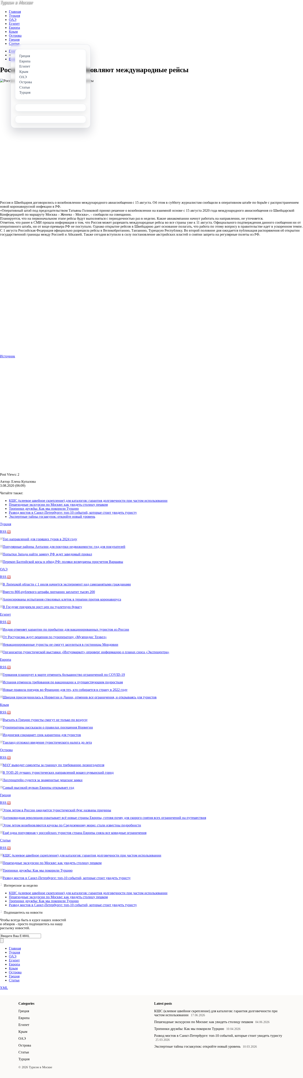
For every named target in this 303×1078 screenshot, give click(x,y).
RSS (3, 531)
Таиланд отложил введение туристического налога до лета (47, 742)
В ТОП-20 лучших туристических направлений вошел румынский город (58, 772)
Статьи (14, 43)
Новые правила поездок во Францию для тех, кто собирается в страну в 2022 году (65, 690)
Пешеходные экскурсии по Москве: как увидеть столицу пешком (58, 504)
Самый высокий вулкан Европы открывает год (38, 787)
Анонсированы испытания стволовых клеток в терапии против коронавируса (62, 599)
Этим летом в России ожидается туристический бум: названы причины (57, 810)
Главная (15, 12)
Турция (14, 15)
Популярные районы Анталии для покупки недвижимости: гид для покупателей (64, 547)
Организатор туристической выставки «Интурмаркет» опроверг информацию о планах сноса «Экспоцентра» (86, 652)
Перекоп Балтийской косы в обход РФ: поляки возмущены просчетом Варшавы (63, 562)
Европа (14, 27)
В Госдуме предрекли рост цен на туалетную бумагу (42, 607)
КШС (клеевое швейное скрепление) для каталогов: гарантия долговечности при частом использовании (88, 500)
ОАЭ (12, 19)
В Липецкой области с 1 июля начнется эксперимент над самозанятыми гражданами (67, 584)
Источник (7, 356)
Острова (15, 35)
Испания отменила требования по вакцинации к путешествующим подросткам (63, 682)
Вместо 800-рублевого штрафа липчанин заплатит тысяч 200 (49, 592)
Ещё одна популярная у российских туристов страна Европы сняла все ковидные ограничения (74, 833)
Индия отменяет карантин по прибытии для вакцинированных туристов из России (66, 629)
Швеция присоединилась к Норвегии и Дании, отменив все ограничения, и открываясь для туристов (80, 697)
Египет (14, 23)
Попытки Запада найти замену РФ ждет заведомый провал (47, 554)
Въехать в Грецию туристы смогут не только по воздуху (45, 720)
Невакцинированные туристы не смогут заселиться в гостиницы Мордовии (60, 644)
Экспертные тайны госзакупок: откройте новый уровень (52, 516)
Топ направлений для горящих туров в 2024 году (40, 539)
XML (4, 988)
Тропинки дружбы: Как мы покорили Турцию (44, 508)
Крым (13, 31)
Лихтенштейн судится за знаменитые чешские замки (43, 780)
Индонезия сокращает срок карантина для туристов (42, 735)
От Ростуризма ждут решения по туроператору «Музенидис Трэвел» (55, 637)
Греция (14, 39)
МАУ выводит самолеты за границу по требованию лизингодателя (53, 765)
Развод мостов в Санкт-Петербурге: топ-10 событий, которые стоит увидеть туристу (73, 512)
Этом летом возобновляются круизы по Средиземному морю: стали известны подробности (72, 825)
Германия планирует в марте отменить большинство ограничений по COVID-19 (64, 675)
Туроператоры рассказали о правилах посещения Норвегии (48, 727)
